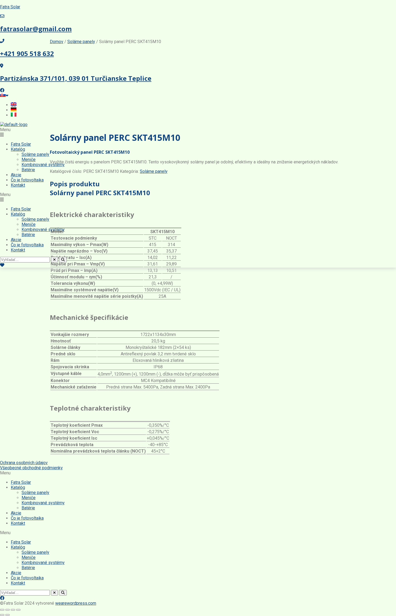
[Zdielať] (13, 610)
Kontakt (18, 185)
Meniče (29, 159)
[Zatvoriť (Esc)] (18, 610)
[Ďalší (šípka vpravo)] (7, 615)
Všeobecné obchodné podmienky (31, 467)
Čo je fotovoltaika (27, 180)
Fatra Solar (10, 6)
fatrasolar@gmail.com (36, 28)
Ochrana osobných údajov (24, 462)
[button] (198, 132)
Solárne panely (35, 154)
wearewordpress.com (75, 603)
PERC (337, 47)
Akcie (16, 174)
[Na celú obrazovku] (7, 610)
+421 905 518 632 (27, 53)
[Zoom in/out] (2, 610)
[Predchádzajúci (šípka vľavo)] (2, 615)
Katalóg (18, 149)
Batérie (28, 169)
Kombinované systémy (43, 164)
